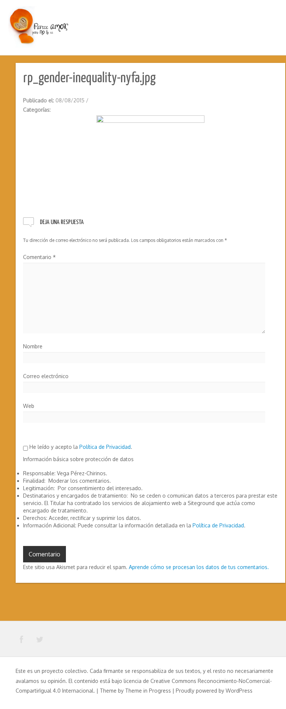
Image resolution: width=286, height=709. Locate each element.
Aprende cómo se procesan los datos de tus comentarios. (199, 567)
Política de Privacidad (105, 447)
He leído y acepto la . (80, 447)
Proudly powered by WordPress (214, 690)
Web (28, 406)
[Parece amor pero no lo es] (39, 27)
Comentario (39, 257)
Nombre (32, 346)
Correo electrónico (46, 376)
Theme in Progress (148, 690)
